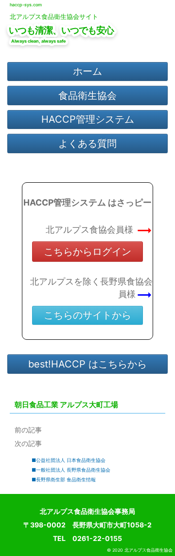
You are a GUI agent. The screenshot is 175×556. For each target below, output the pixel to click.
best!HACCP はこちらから (87, 364)
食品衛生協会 (87, 95)
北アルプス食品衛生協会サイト (54, 16)
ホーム (87, 71)
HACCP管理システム (87, 119)
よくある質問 (87, 143)
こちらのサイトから (87, 315)
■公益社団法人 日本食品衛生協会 (68, 460)
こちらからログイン (87, 251)
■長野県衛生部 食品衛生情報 (64, 479)
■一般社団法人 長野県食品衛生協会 (71, 470)
